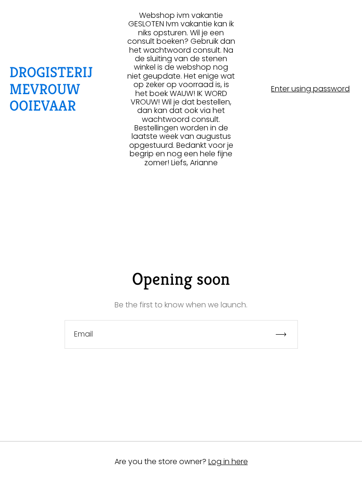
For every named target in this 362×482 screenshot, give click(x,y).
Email (83, 334)
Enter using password (310, 89)
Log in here (228, 461)
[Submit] (285, 334)
